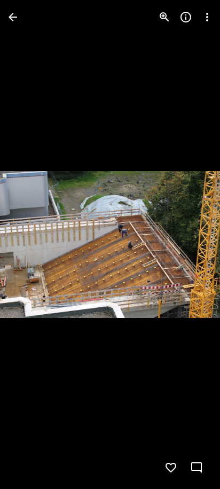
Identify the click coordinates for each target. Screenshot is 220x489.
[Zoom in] (164, 17)
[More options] (207, 17)
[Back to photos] (13, 17)
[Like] (170, 467)
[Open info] (186, 17)
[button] (30, 245)
